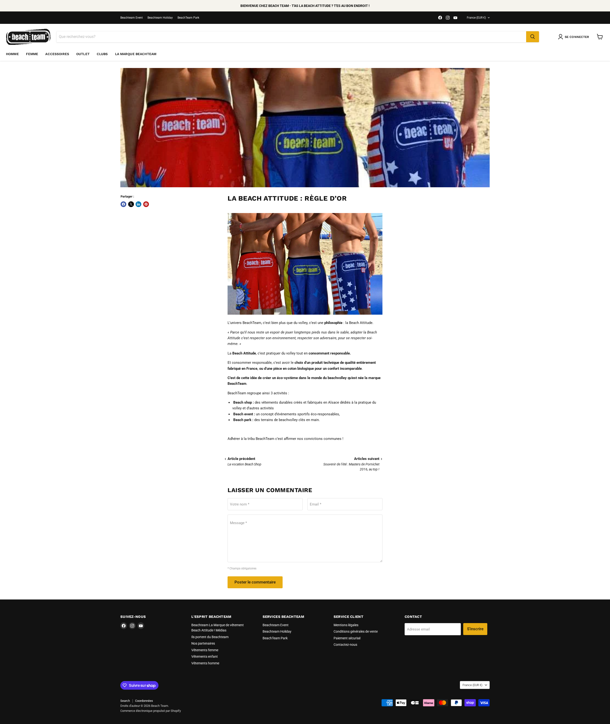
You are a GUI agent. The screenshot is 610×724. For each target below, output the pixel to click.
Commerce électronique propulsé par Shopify (150, 711)
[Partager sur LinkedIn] (138, 204)
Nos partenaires (203, 643)
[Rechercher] (532, 36)
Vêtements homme (205, 663)
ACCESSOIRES (57, 54)
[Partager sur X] (131, 204)
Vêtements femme (204, 650)
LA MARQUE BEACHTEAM (136, 54)
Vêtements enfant (204, 656)
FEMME (32, 54)
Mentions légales (346, 625)
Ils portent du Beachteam (210, 637)
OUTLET (83, 54)
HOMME (12, 54)
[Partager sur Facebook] (123, 204)
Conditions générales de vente (356, 631)
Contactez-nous (345, 644)
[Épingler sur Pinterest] (146, 204)
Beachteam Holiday (160, 17)
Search (125, 701)
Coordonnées (144, 701)
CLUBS (102, 54)
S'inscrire (475, 628)
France (476, 17)
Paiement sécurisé (347, 638)
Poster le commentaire (255, 582)
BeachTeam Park (188, 17)
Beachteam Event (131, 17)
